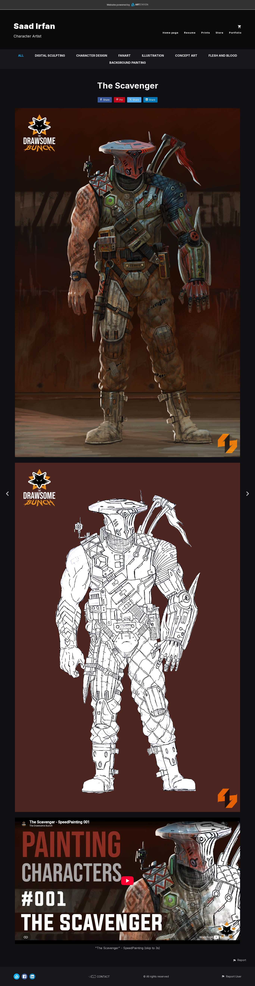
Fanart (124, 55)
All (21, 55)
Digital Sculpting (50, 55)
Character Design (91, 55)
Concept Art (186, 55)
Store (219, 32)
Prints (205, 32)
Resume (190, 32)
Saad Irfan (34, 26)
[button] (239, 960)
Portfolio (235, 32)
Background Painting (127, 62)
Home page (170, 32)
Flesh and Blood (223, 55)
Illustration (153, 55)
